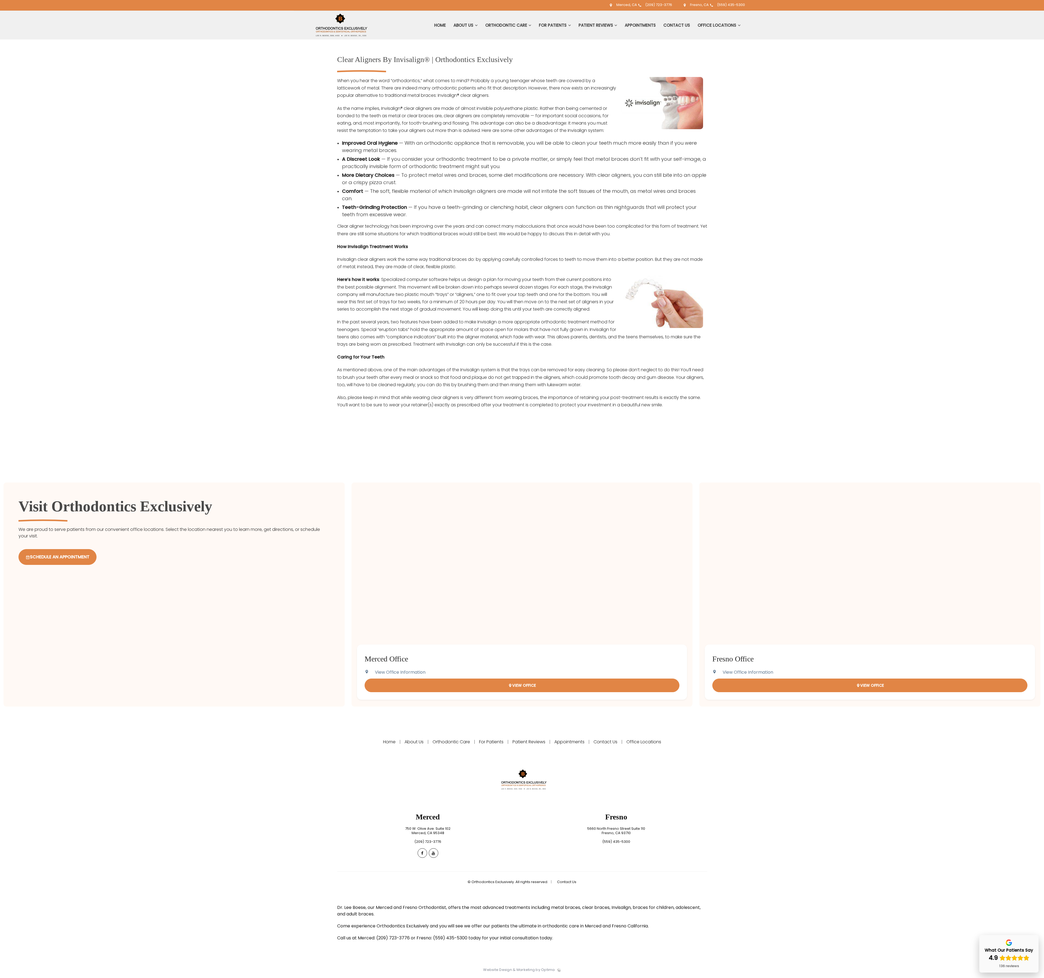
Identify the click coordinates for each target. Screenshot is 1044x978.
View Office (524, 685)
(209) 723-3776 (658, 4)
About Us (414, 742)
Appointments (569, 742)
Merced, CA (627, 4)
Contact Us (605, 742)
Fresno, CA (699, 4)
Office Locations (643, 742)
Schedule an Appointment (59, 557)
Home (390, 742)
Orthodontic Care (451, 742)
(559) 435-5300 (730, 4)
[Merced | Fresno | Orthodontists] (339, 38)
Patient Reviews (528, 742)
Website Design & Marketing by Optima (519, 969)
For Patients (491, 742)
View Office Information (400, 672)
